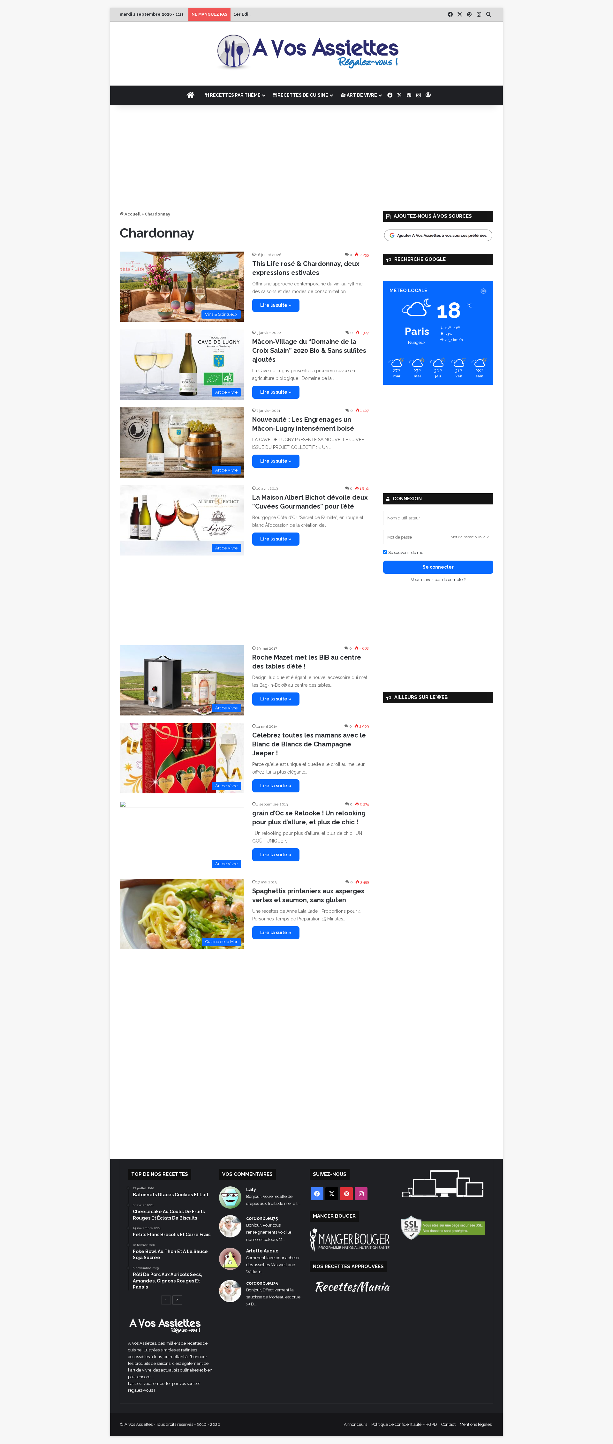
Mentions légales (476, 1424)
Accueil (132, 214)
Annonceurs (355, 1424)
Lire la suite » (275, 305)
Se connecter (438, 567)
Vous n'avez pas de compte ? (438, 579)
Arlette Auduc (262, 1250)
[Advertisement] (306, 156)
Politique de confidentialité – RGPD (404, 1424)
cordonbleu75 (262, 1218)
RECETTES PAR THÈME (235, 95)
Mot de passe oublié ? (469, 537)
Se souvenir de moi (405, 552)
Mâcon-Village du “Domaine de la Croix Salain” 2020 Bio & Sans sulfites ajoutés (309, 350)
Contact (448, 1424)
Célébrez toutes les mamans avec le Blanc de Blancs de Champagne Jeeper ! (309, 744)
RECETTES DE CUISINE (302, 95)
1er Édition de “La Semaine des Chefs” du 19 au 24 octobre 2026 (302, 14)
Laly (251, 1189)
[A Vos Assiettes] (306, 53)
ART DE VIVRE (361, 95)
